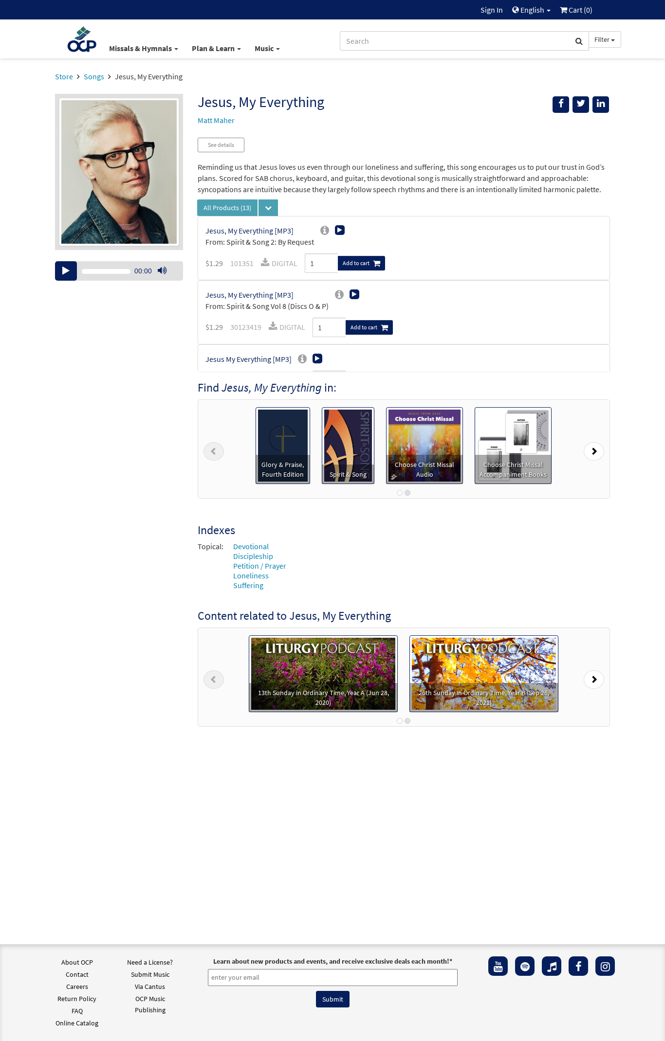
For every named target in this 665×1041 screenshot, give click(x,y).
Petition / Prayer (259, 566)
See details (221, 144)
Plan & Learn (214, 48)
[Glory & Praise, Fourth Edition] (283, 444)
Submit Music (150, 974)
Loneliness (251, 575)
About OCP (77, 962)
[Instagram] (605, 966)
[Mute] (162, 271)
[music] (551, 966)
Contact (77, 974)
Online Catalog (76, 1023)
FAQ (77, 1010)
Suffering (248, 585)
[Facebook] (578, 966)
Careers (77, 986)
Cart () (579, 10)
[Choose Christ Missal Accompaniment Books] (513, 444)
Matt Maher (216, 120)
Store (64, 76)
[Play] (66, 271)
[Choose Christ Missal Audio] (424, 444)
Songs (94, 76)
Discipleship (253, 556)
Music (265, 48)
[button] (213, 449)
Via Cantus (150, 986)
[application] (119, 271)
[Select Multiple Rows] (268, 207)
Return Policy (76, 998)
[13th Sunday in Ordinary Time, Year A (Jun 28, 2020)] (323, 672)
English (532, 10)
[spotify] (525, 966)
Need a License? (150, 962)
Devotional (251, 546)
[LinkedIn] (600, 104)
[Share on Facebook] (561, 104)
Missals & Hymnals (141, 48)
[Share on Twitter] (581, 104)
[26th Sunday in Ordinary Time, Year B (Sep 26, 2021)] (483, 672)
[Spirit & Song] (348, 444)
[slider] (167, 280)
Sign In (491, 10)
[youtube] (498, 966)
